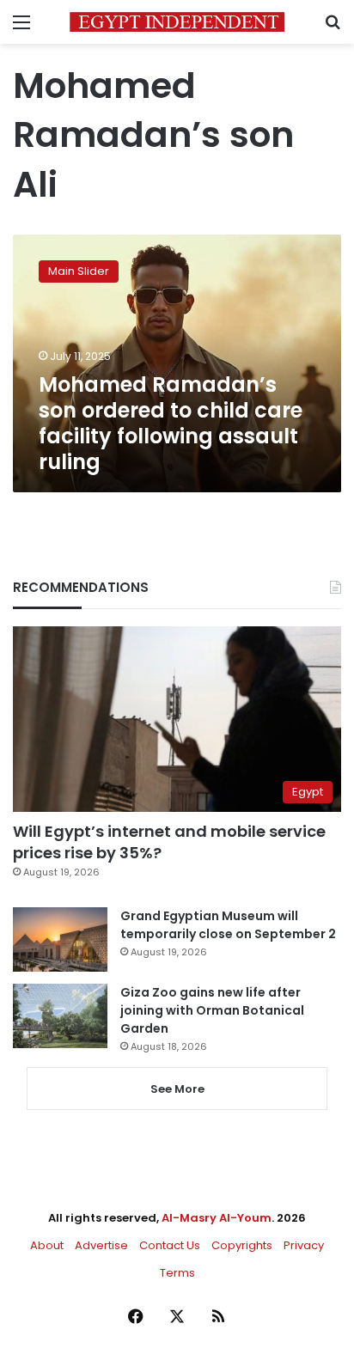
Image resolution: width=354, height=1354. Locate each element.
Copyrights (241, 1245)
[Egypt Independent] (177, 22)
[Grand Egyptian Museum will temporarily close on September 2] (60, 939)
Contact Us (169, 1245)
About (47, 1245)
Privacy (304, 1245)
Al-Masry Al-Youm (217, 1218)
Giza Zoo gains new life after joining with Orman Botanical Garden (212, 1010)
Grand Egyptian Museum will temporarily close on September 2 (228, 924)
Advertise (101, 1245)
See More (177, 1089)
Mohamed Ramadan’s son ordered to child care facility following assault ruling (170, 423)
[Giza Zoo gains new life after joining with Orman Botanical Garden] (60, 1016)
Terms (177, 1273)
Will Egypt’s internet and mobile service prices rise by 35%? (169, 841)
